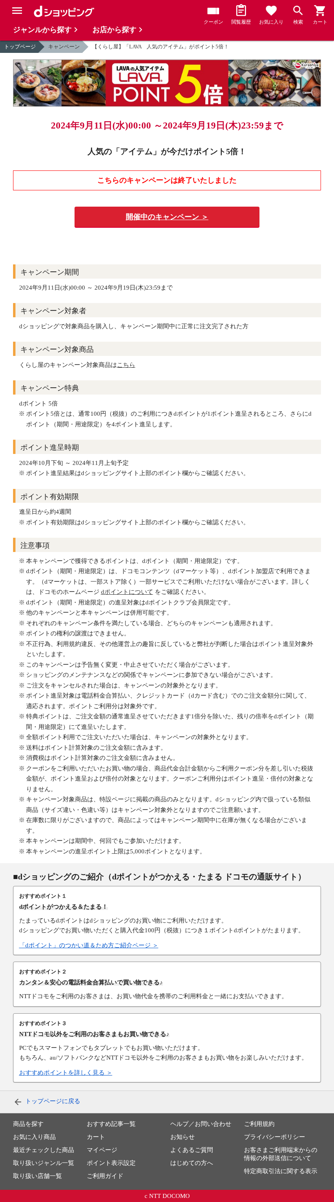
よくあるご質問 (191, 1150)
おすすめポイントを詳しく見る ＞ (65, 1072)
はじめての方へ (191, 1163)
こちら (126, 365)
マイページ (102, 1150)
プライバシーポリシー (274, 1137)
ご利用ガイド (105, 1176)
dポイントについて (127, 592)
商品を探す (28, 1124)
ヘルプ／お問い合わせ (200, 1124)
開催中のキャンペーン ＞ (167, 217)
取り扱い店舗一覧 (37, 1176)
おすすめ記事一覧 (111, 1124)
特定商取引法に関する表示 (280, 1171)
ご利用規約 (259, 1124)
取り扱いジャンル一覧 (43, 1163)
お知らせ (182, 1137)
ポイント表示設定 (111, 1163)
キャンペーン (64, 47)
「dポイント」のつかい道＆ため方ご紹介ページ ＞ (88, 945)
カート (96, 1137)
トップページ (20, 47)
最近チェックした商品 (43, 1150)
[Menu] (17, 10)
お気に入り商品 (34, 1137)
